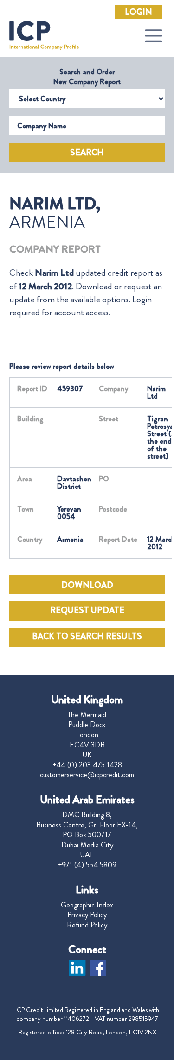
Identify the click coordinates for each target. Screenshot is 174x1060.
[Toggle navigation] (153, 36)
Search (87, 153)
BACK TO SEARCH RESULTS (87, 636)
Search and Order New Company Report (87, 77)
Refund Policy (87, 925)
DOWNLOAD (87, 585)
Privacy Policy (87, 915)
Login (138, 12)
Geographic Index (87, 905)
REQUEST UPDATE (87, 610)
